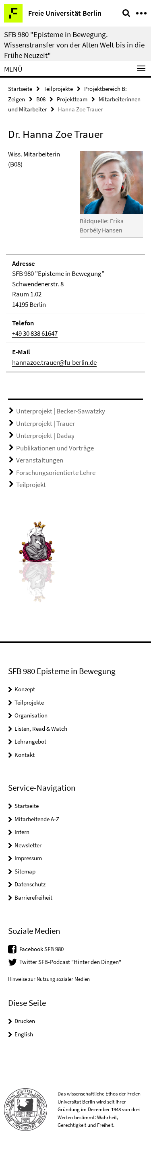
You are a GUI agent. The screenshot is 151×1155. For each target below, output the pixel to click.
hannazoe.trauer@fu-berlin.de (54, 362)
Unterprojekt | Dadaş (45, 435)
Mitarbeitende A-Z (36, 819)
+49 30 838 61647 (35, 333)
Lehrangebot (30, 741)
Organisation (31, 715)
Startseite (20, 88)
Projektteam (72, 99)
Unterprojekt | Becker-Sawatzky (60, 411)
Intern (21, 832)
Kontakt (24, 754)
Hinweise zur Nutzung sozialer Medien (49, 979)
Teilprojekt (31, 484)
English (23, 1034)
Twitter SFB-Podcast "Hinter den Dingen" (70, 962)
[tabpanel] (75, 261)
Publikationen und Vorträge (55, 448)
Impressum (28, 858)
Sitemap (24, 871)
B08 (41, 99)
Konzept (24, 689)
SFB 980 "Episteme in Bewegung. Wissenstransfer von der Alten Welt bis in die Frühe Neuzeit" (74, 44)
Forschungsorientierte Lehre (55, 472)
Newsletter (27, 845)
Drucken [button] (24, 1021)
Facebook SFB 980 (41, 949)
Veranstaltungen (39, 460)
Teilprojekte (58, 88)
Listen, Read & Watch (40, 728)
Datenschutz (30, 884)
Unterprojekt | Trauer (45, 423)
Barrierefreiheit (33, 897)
